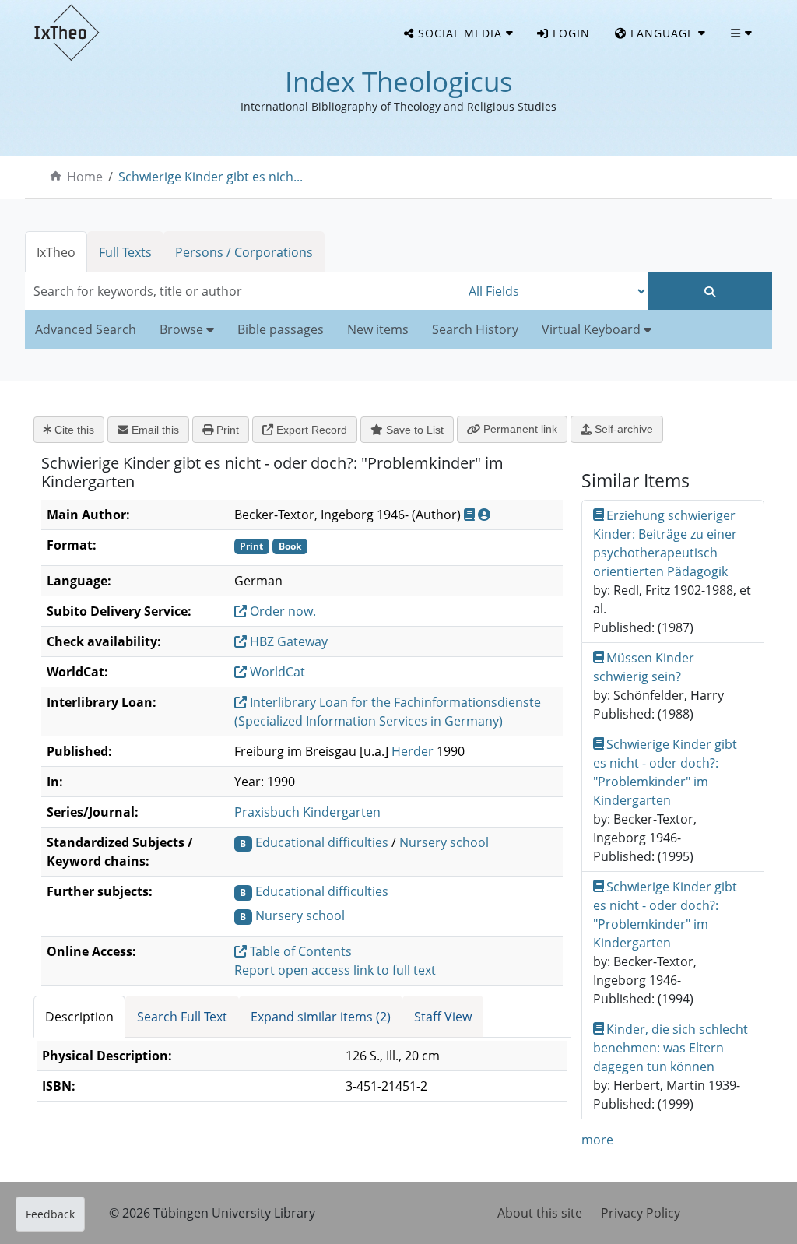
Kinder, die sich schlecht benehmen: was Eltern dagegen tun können (671, 1048)
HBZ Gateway (287, 641)
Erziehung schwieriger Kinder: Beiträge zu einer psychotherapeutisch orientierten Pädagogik (665, 543)
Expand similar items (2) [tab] (321, 1016)
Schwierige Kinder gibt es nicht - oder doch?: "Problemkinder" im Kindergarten (665, 772)
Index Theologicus (399, 81)
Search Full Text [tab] (182, 1016)
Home (85, 176)
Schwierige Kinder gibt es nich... (210, 176)
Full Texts (125, 252)
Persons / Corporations (244, 252)
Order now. (281, 611)
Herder (412, 751)
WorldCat (276, 671)
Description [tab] (79, 1016)
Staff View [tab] (443, 1016)
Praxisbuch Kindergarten (307, 812)
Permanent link (518, 429)
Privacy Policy (640, 1212)
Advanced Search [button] (85, 329)
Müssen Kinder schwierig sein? (644, 667)
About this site (539, 1212)
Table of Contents (299, 951)
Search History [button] (475, 329)
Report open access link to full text (335, 970)
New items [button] (378, 329)
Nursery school (444, 842)
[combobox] (243, 291)
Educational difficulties (321, 842)
